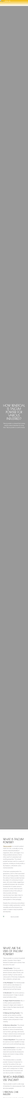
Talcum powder (7, 846)
